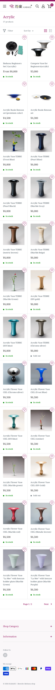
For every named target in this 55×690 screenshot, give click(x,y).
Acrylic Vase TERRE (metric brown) (12, 251)
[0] (49, 6)
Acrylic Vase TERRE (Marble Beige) (40, 251)
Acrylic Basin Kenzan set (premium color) (13, 111)
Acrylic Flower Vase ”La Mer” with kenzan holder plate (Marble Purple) (41, 580)
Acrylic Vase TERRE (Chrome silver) (40, 344)
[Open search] (37, 6)
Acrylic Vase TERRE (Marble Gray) (40, 204)
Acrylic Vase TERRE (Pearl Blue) (40, 158)
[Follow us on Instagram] (5, 655)
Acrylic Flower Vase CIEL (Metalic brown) (41, 530)
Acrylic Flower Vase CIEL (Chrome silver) (13, 391)
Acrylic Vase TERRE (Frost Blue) (12, 158)
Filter (10, 30)
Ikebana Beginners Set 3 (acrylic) (12, 65)
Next (46, 604)
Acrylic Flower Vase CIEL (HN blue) (12, 437)
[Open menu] (4, 6)
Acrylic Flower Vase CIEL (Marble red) (12, 530)
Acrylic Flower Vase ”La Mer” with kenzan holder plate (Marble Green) (13, 580)
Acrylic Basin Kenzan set (41, 111)
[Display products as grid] (45, 30)
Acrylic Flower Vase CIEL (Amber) (40, 437)
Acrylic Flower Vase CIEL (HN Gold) (40, 484)
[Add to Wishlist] (24, 37)
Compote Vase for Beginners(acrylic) (40, 65)
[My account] (43, 6)
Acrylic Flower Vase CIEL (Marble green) (13, 484)
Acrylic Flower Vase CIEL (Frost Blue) (40, 391)
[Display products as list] (50, 30)
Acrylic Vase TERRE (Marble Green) (12, 298)
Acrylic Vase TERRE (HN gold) (40, 298)
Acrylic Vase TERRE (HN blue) (12, 344)
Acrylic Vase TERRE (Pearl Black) (12, 204)
